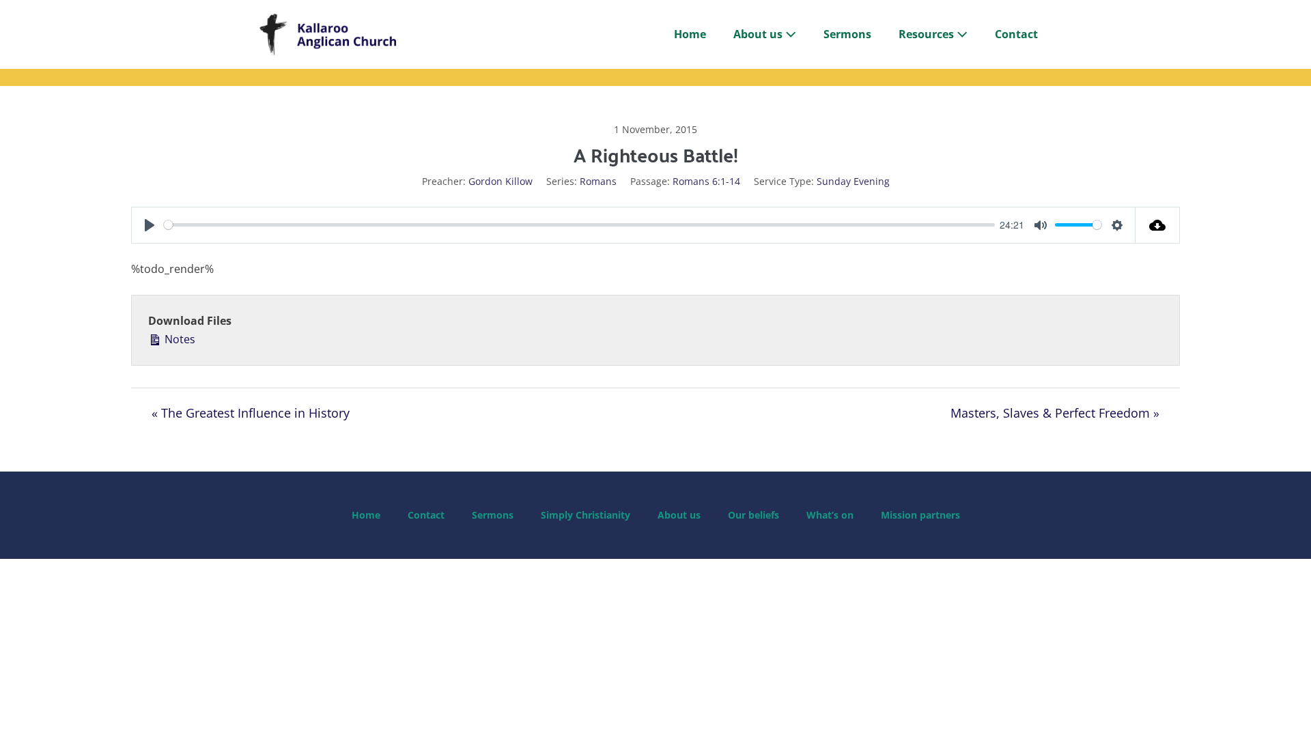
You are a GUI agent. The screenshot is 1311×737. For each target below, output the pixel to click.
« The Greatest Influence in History (251, 413)
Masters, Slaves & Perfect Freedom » (1054, 413)
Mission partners (920, 514)
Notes (178, 339)
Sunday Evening (853, 181)
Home (690, 34)
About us (759, 34)
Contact (1016, 34)
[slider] (579, 224)
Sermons (847, 34)
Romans (598, 181)
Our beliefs (753, 514)
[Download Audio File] (1158, 225)
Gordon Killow (500, 181)
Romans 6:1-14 (706, 181)
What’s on (830, 514)
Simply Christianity (585, 514)
